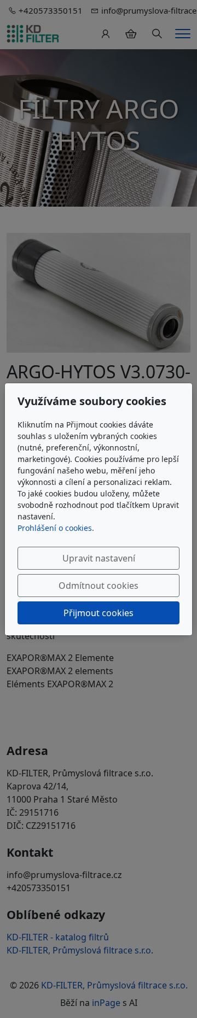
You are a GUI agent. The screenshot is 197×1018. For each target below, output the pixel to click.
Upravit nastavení (98, 558)
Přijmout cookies (98, 613)
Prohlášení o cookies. (56, 528)
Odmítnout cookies (98, 586)
